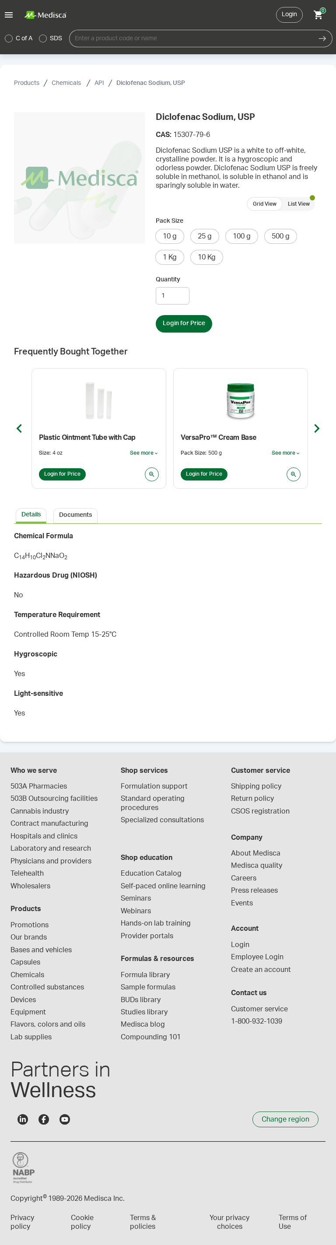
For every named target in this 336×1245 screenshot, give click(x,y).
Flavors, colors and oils (47, 1024)
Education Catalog (151, 873)
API (99, 83)
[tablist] (168, 515)
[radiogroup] (33, 38)
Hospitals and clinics (43, 836)
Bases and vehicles (41, 950)
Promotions (29, 925)
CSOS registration (260, 811)
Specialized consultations (162, 820)
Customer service (259, 1009)
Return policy (252, 798)
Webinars (136, 911)
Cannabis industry (39, 811)
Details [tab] (31, 515)
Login (289, 14)
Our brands (28, 937)
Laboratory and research (50, 848)
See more (144, 453)
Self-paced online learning (163, 886)
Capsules (25, 962)
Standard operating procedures (153, 803)
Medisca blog (143, 1024)
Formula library (145, 974)
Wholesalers (30, 886)
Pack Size (169, 221)
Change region (285, 1119)
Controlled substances (47, 987)
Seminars (136, 898)
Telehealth (27, 873)
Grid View (264, 204)
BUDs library (141, 999)
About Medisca (255, 853)
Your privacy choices (229, 1222)
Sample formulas (148, 987)
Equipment (28, 1012)
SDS (56, 38)
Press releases (254, 890)
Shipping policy (256, 786)
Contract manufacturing (49, 823)
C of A (24, 38)
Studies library (144, 1012)
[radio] (8, 38)
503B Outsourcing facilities (54, 798)
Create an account (261, 969)
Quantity (168, 280)
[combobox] (191, 38)
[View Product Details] (152, 474)
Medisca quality (256, 865)
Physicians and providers (50, 861)
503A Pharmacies (38, 786)
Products (26, 83)
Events (242, 903)
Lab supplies (31, 1037)
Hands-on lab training (156, 923)
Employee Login (257, 957)
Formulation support (154, 786)
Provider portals (147, 936)
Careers (243, 878)
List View (299, 204)
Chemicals (67, 83)
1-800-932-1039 (256, 1021)
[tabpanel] (168, 627)
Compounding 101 (151, 1037)
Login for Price (184, 323)
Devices (23, 999)
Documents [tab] (75, 515)
